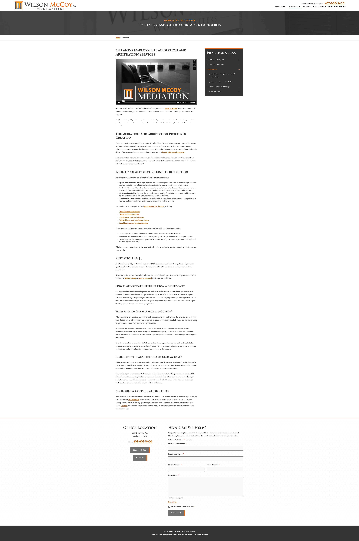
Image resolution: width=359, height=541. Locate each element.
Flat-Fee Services (319, 7)
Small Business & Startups (219, 87)
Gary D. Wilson (171, 108)
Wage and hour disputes (129, 214)
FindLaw (205, 534)
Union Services (214, 92)
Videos (330, 7)
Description (173, 475)
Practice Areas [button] (294, 7)
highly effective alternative (173, 152)
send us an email (145, 278)
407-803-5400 (335, 3)
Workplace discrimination (129, 211)
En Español (307, 7)
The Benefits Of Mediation (222, 82)
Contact (342, 7)
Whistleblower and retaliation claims (134, 220)
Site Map (162, 534)
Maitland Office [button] (139, 450)
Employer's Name (176, 454)
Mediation (212, 69)
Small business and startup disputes (133, 223)
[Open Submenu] (239, 60)
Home (277, 7)
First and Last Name (177, 444)
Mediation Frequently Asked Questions (223, 75)
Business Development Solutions (189, 534)
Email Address (213, 465)
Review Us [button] (140, 458)
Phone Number (174, 465)
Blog (336, 7)
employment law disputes (154, 206)
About (283, 7)
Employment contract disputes (131, 217)
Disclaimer (172, 502)
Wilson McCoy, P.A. (175, 531)
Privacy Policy (172, 534)
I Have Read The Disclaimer (183, 507)
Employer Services (216, 65)
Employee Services (216, 60)
